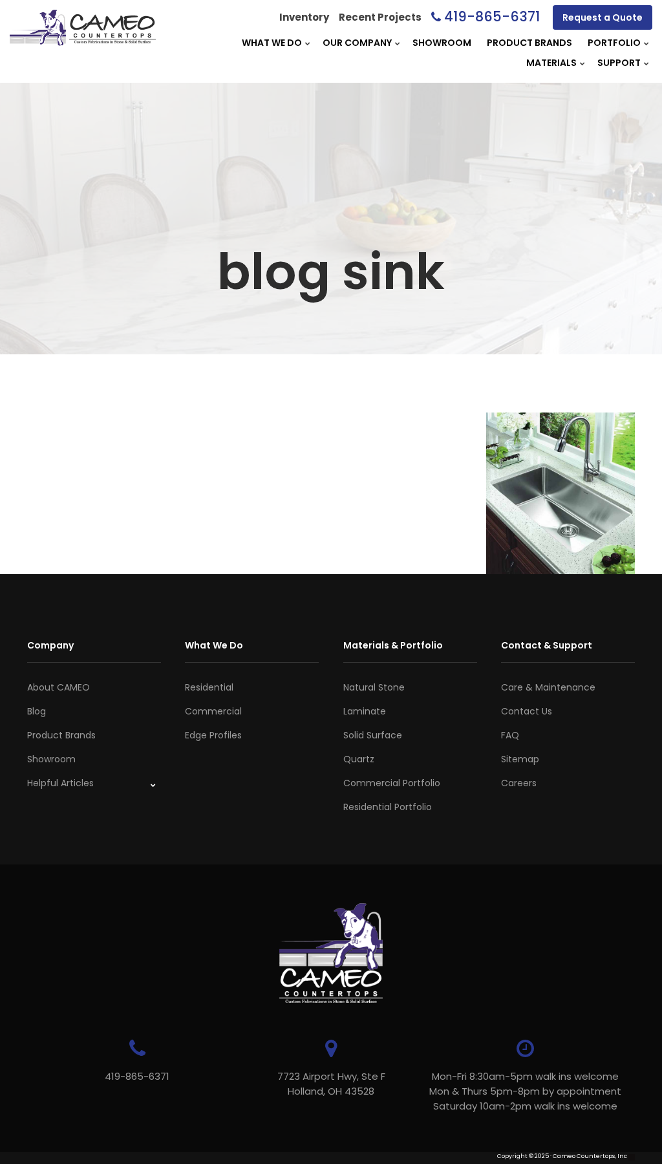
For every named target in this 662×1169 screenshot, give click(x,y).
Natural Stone (374, 687)
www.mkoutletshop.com (63, 1164)
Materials (551, 62)
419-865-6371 (492, 16)
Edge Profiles (213, 735)
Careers (519, 783)
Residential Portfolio (387, 806)
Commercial (213, 711)
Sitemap (520, 759)
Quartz (358, 759)
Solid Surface (372, 735)
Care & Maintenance (548, 687)
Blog (36, 711)
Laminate (364, 711)
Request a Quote (602, 17)
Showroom (441, 42)
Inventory (304, 17)
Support (619, 62)
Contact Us (526, 711)
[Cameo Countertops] (83, 38)
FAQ (510, 735)
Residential (209, 687)
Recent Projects (380, 17)
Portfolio (614, 42)
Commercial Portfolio (391, 783)
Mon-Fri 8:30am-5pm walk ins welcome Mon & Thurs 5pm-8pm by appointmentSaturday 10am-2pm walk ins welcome (525, 1091)
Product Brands (529, 42)
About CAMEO (58, 687)
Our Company (357, 42)
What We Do (272, 42)
